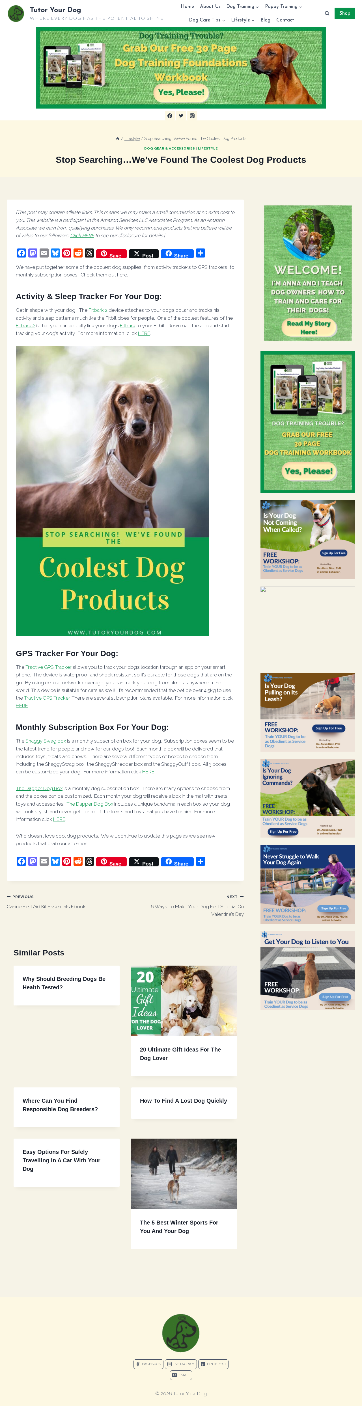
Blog (265, 20)
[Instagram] (192, 115)
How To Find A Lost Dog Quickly (183, 1101)
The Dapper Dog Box (39, 788)
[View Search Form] (327, 13)
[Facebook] (170, 115)
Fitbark (127, 325)
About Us (210, 6)
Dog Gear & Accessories (169, 148)
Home (187, 6)
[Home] (118, 138)
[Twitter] (181, 115)
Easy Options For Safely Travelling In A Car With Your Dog (61, 1160)
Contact (285, 20)
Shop (344, 13)
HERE (144, 333)
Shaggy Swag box (45, 741)
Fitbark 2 (98, 310)
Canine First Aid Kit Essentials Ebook (46, 901)
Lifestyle (207, 148)
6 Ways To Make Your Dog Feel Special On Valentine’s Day (197, 905)
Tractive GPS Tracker (48, 667)
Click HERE (82, 235)
